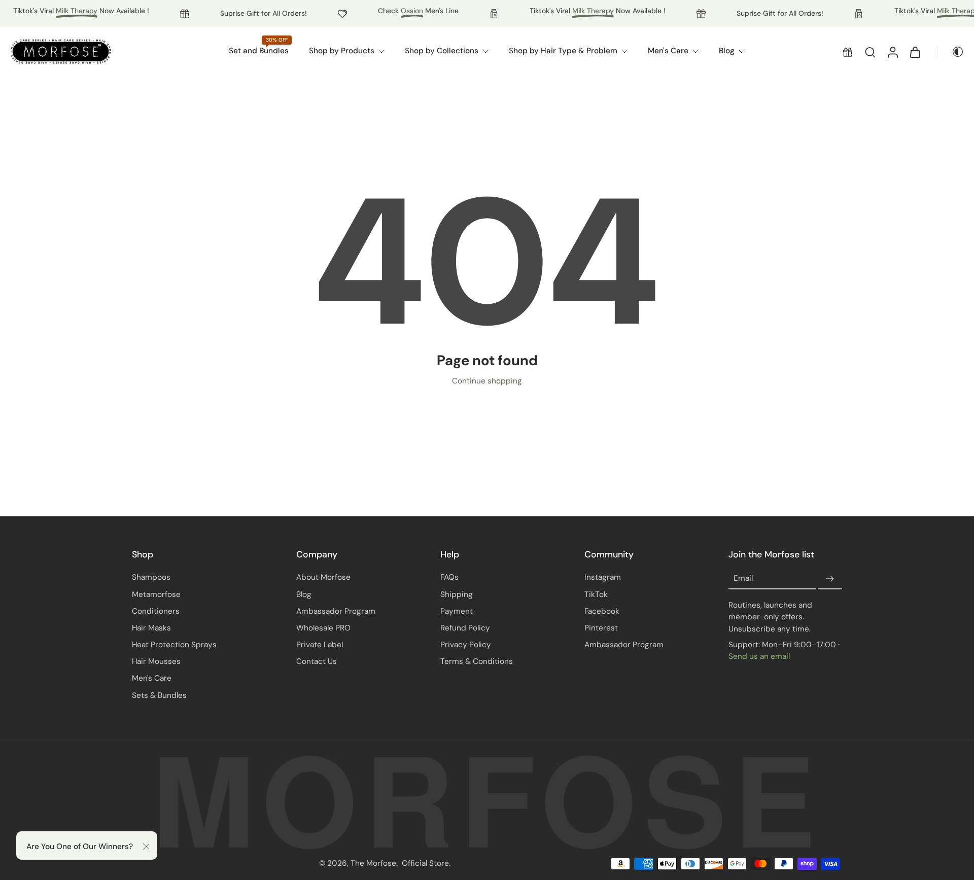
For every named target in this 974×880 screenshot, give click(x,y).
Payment (456, 611)
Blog (303, 594)
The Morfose (373, 863)
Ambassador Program (335, 611)
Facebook (601, 611)
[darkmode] (950, 52)
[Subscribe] (830, 578)
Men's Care (151, 678)
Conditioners (156, 611)
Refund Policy (465, 628)
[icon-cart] (914, 52)
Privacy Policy (465, 645)
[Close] (146, 846)
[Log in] (892, 51)
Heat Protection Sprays (174, 645)
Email (743, 579)
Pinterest (601, 628)
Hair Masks (151, 628)
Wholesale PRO (323, 628)
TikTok (596, 594)
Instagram (602, 577)
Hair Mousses (156, 661)
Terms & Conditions (476, 661)
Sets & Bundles (159, 695)
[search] (870, 52)
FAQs (449, 577)
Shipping (456, 594)
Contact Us (316, 661)
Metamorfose (156, 594)
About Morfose (323, 577)
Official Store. (426, 863)
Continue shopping (487, 381)
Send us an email (759, 656)
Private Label (319, 645)
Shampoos (151, 577)
